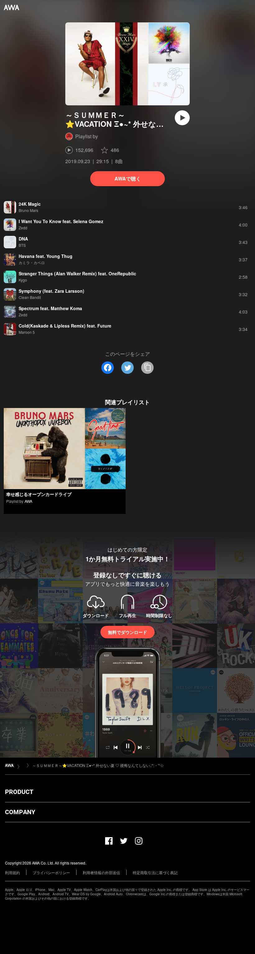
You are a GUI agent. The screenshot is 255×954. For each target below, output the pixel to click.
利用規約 (12, 872)
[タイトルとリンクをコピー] (147, 367)
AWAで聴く (127, 178)
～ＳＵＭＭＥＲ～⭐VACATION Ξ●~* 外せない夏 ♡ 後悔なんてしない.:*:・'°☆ (98, 765)
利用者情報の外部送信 (101, 872)
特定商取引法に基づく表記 (155, 872)
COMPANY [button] (20, 812)
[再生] (182, 117)
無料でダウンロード (127, 632)
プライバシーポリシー (51, 872)
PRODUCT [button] (19, 792)
